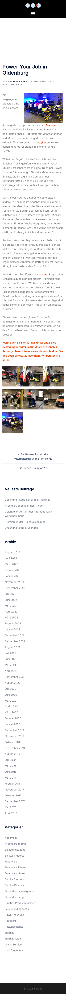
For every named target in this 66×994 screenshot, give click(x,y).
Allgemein (11, 837)
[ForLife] (33, 5)
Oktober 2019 (13, 742)
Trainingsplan (13, 938)
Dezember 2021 (14, 635)
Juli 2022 (10, 593)
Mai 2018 (10, 777)
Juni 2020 (11, 694)
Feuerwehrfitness (15, 873)
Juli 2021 (10, 653)
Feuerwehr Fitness (16, 867)
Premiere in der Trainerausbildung (25, 521)
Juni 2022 (11, 599)
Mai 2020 (10, 700)
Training (9, 932)
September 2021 (15, 641)
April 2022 (11, 611)
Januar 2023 (12, 576)
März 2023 (11, 564)
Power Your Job (12, 84)
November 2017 (14, 789)
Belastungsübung (15, 849)
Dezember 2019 (14, 730)
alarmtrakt (45, 274)
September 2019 (15, 748)
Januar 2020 (12, 724)
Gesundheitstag (14, 897)
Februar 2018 (13, 783)
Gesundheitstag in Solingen (21, 527)
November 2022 (15, 582)
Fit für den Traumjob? (32, 468)
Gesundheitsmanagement (20, 891)
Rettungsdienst (14, 926)
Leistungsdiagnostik (17, 909)
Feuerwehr (11, 861)
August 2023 (13, 552)
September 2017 (15, 801)
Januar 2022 (12, 629)
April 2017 (11, 813)
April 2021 (11, 670)
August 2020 (13, 682)
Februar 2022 (13, 623)
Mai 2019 (10, 765)
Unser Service (13, 944)
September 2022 (15, 588)
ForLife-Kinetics (14, 885)
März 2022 (11, 617)
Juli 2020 (10, 688)
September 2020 (15, 676)
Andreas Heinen (17, 81)
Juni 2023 (11, 558)
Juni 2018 (10, 771)
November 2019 (14, 736)
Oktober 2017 (13, 795)
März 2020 (11, 712)
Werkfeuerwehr (14, 950)
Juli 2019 (10, 759)
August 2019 (12, 753)
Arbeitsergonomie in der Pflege (24, 505)
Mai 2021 (10, 665)
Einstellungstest (14, 855)
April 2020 (11, 706)
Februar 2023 (13, 570)
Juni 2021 (10, 659)
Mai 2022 (10, 605)
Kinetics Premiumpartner (20, 903)
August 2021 (12, 647)
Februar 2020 (13, 718)
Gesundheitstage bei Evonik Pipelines (27, 499)
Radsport (10, 920)
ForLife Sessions (15, 879)
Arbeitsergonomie (15, 843)
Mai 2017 (10, 807)
